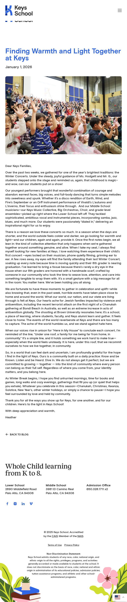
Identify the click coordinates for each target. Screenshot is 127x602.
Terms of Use (55, 545)
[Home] (19, 10)
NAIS (80, 536)
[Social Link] (7, 504)
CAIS (55, 536)
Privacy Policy (71, 545)
